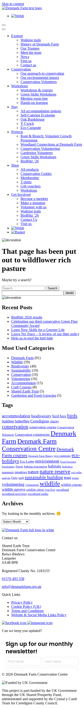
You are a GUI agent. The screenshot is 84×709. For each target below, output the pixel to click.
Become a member (34, 199)
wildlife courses (71, 485)
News (25, 57)
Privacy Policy (22, 602)
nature (33, 471)
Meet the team (31, 53)
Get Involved (21, 195)
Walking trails (31, 40)
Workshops (19, 86)
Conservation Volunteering (40, 149)
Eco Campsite (31, 128)
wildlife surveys (13, 489)
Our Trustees (30, 48)
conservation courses (42, 427)
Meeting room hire (34, 98)
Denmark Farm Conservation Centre (29, 445)
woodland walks (38, 494)
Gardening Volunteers (37, 153)
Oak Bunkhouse (33, 119)
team (67, 478)
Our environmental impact (40, 78)
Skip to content (13, 4)
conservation (15, 426)
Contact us (28, 65)
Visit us (26, 224)
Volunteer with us (33, 207)
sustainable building (44, 477)
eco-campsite (62, 456)
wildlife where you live (40, 489)
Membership (30, 178)
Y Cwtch (27, 124)
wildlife (50, 483)
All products (30, 169)
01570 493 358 (13, 579)
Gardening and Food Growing (33, 395)
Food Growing (68, 462)
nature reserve (55, 471)
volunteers (32, 485)
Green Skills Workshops (38, 94)
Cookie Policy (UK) (26, 607)
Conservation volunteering (32, 434)
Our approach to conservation (42, 73)
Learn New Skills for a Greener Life (38, 330)
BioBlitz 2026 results (26, 317)
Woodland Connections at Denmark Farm (51, 144)
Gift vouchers (31, 186)
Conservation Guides (36, 174)
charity (54, 421)
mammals (8, 472)
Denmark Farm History (40, 456)
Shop (15, 165)
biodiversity (41, 416)
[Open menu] (4, 25)
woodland (62, 489)
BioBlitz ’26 (30, 161)
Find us (26, 61)
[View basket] (18, 232)
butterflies (22, 421)
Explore (17, 36)
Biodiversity (20, 366)
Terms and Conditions (27, 611)
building (8, 421)
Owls (14, 478)
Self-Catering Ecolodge (38, 115)
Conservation (21, 69)
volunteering (13, 484)
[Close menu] (4, 29)
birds (72, 416)
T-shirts (26, 182)
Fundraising (8, 466)
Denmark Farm (22, 358)
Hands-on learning (34, 103)
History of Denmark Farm (40, 44)
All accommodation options (41, 111)
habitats (54, 466)
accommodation (16, 415)
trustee (75, 478)
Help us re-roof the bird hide (32, 338)
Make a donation (33, 203)
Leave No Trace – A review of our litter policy (45, 334)
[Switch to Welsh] (17, 16)
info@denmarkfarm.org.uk (21, 587)
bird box (59, 416)
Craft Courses (21, 387)
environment (47, 461)
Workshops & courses (37, 90)
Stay (14, 107)
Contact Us (29, 220)
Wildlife (17, 362)
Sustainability (21, 370)
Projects (17, 132)
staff (21, 478)
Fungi (19, 466)
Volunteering (20, 379)
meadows (21, 472)
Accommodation (23, 383)
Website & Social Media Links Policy (38, 615)
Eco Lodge (27, 461)
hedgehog (67, 466)
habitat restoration (35, 466)
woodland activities (14, 494)
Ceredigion (39, 421)
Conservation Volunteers (39, 82)
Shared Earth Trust (25, 391)
